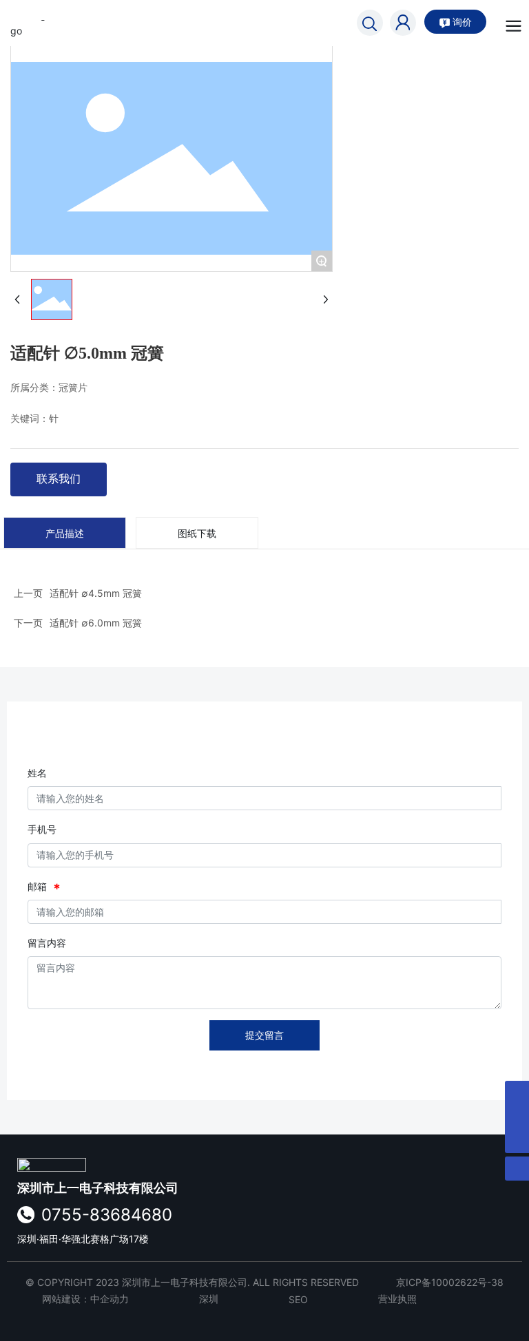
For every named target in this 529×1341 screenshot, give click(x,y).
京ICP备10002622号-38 (450, 1282)
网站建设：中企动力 (85, 1299)
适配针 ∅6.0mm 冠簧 (96, 623)
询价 (461, 22)
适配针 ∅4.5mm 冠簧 (96, 593)
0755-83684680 (106, 1215)
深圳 (208, 1299)
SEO (298, 1299)
